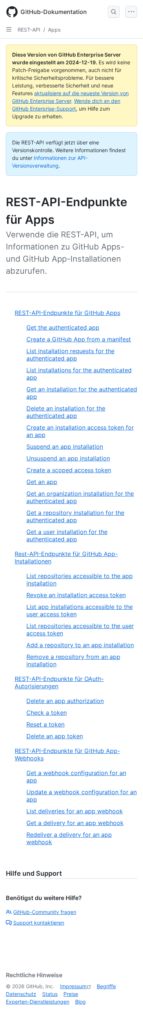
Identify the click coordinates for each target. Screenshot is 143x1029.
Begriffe (106, 986)
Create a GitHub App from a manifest (78, 339)
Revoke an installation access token (76, 595)
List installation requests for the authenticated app (70, 354)
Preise (70, 994)
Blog (80, 1001)
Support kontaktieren (38, 922)
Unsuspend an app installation (68, 458)
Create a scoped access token (68, 470)
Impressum (73, 986)
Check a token (46, 712)
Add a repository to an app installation (80, 645)
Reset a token (45, 724)
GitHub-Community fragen (44, 912)
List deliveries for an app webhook (74, 811)
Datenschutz (21, 994)
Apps (54, 29)
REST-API (29, 29)
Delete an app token (54, 736)
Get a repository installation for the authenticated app (75, 516)
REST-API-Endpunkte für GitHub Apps (67, 312)
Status (50, 994)
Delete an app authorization (65, 700)
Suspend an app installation (64, 446)
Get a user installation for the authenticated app (66, 535)
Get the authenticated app (62, 327)
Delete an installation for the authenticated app (65, 412)
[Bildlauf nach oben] (127, 1012)
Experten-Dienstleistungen (37, 1001)
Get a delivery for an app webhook (75, 823)
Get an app (41, 481)
